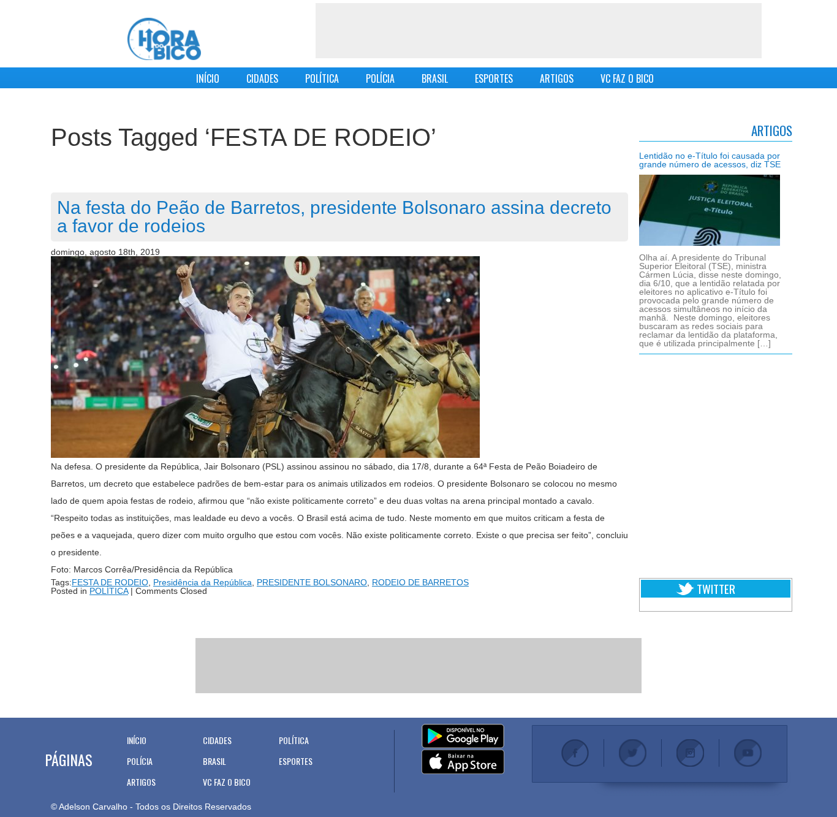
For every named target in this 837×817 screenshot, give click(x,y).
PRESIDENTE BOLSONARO (312, 582)
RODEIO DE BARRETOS (420, 582)
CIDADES (262, 78)
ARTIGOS (557, 78)
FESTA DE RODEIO (110, 582)
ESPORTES (494, 78)
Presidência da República (202, 582)
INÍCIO (207, 78)
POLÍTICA (322, 78)
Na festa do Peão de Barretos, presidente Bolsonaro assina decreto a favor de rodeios (334, 216)
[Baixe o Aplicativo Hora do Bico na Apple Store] (463, 762)
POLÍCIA (380, 78)
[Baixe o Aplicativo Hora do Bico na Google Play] (463, 737)
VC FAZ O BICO (627, 78)
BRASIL (435, 78)
